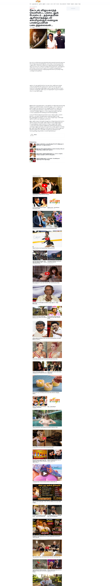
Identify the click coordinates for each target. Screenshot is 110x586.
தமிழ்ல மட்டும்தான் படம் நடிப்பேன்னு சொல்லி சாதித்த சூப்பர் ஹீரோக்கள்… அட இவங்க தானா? (50, 144)
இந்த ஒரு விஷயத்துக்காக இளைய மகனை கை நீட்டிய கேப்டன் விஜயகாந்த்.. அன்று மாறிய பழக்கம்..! (50, 149)
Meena (34, 27)
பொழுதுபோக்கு (34, 6)
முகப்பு (31, 6)
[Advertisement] (47, 55)
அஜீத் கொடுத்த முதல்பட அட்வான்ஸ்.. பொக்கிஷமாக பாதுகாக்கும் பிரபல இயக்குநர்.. (48, 159)
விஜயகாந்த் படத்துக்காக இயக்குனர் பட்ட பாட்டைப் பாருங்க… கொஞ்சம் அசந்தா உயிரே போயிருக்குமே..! (49, 154)
